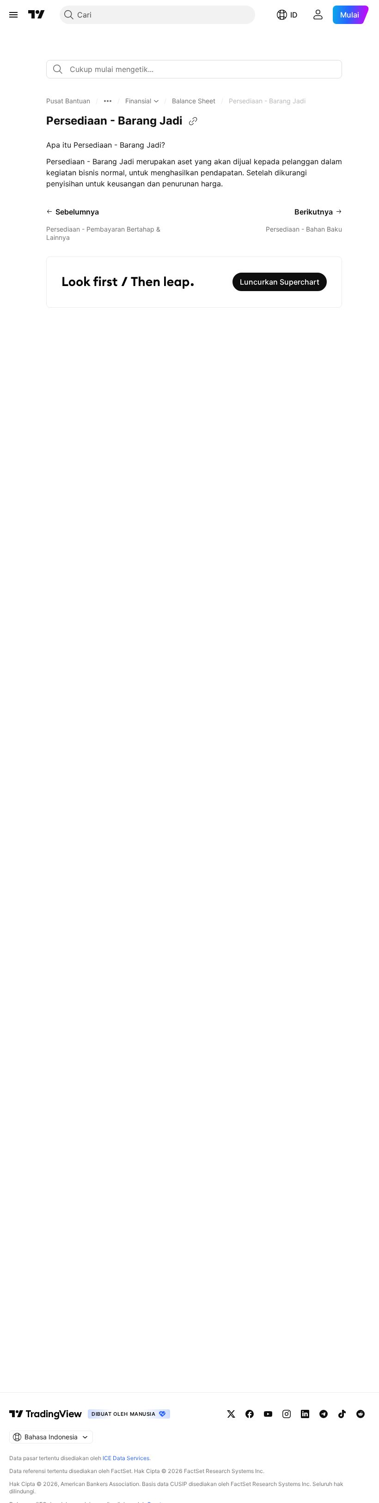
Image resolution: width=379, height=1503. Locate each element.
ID (294, 14)
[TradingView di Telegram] (323, 1414)
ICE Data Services (126, 1458)
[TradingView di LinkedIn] (305, 1414)
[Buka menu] (13, 15)
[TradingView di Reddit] (360, 1414)
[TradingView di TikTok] (342, 1414)
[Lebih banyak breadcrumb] (108, 101)
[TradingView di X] (231, 1414)
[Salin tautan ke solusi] (193, 121)
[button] (68, 101)
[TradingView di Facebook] (249, 1414)
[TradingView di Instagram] (286, 1414)
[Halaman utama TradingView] (36, 14)
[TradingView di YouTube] (268, 1414)
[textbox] (198, 69)
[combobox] (194, 69)
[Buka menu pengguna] (318, 15)
